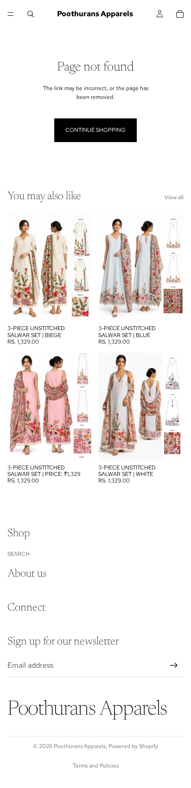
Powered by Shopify (133, 746)
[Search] (30, 14)
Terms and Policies (96, 765)
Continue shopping (95, 130)
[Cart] (180, 14)
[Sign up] (174, 665)
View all (174, 197)
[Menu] (10, 14)
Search (18, 554)
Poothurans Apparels (80, 746)
